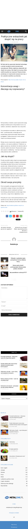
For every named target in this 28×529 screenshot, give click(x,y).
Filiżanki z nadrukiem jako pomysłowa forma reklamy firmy (18, 259)
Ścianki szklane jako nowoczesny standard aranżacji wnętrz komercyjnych (9, 365)
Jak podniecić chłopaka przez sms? (17, 456)
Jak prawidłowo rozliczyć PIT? (18, 272)
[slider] (5, 211)
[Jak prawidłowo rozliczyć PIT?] (4, 274)
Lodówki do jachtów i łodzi (7, 479)
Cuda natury (12, 442)
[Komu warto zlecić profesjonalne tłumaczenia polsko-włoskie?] (4, 267)
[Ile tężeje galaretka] (4, 451)
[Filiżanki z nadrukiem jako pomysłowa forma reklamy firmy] (4, 259)
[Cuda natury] (4, 443)
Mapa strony (14, 524)
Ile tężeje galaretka (13, 449)
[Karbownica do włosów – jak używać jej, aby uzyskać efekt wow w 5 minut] (23, 387)
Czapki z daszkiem (5, 481)
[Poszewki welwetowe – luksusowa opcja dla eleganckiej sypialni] (23, 358)
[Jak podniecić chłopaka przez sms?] (4, 458)
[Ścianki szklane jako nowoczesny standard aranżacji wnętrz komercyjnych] (23, 365)
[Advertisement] (14, 15)
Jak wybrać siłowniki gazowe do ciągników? (6, 228)
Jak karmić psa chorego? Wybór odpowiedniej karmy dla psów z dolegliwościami (20, 230)
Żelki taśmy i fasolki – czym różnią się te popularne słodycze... (18, 431)
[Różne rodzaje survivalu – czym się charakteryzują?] (23, 380)
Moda (2, 476)
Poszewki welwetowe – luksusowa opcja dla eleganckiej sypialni (17, 416)
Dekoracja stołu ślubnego (7, 483)
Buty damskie (4, 485)
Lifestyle (3, 470)
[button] (26, 31)
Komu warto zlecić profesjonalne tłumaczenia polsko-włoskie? (18, 267)
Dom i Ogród (4, 468)
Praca (2, 474)
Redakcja (14, 244)
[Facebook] (14, 517)
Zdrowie (3, 472)
